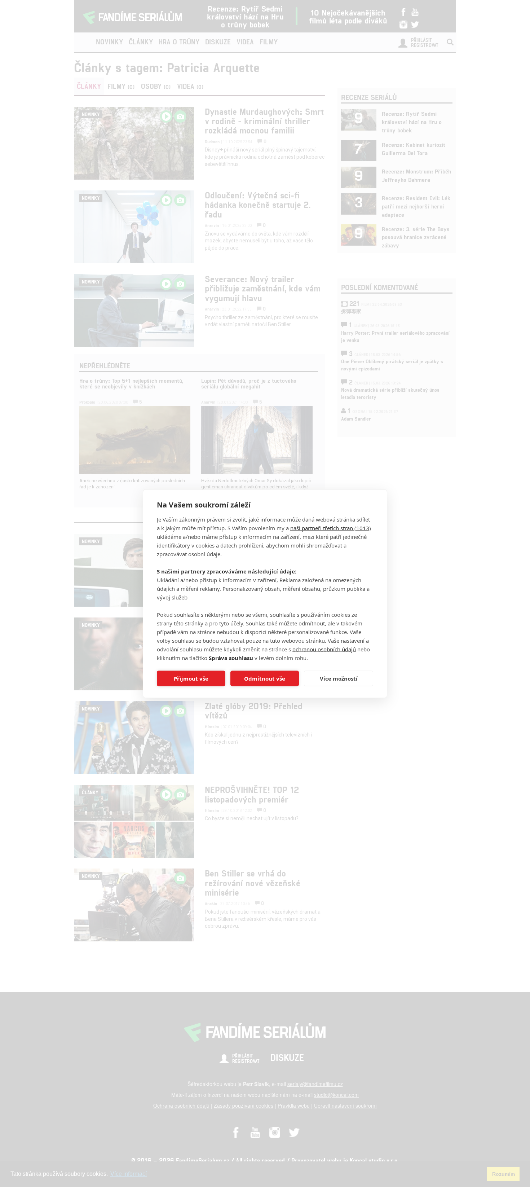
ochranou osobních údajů (324, 648)
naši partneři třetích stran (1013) (330, 527)
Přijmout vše (191, 678)
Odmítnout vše (264, 678)
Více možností (339, 678)
